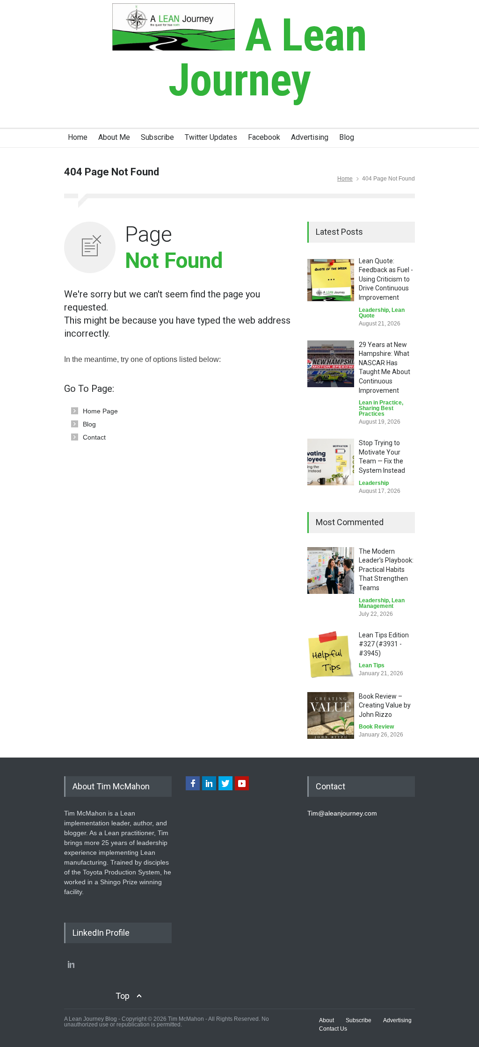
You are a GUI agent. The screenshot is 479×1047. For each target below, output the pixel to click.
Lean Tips (372, 665)
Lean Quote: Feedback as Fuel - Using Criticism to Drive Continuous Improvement (386, 279)
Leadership (374, 310)
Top (123, 996)
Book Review (376, 726)
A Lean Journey (267, 57)
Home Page (100, 411)
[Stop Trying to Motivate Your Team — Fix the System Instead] (330, 462)
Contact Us (333, 1028)
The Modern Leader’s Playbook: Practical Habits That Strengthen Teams (386, 570)
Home (77, 137)
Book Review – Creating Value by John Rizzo (385, 705)
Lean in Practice (380, 402)
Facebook (264, 137)
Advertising (309, 137)
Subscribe (157, 137)
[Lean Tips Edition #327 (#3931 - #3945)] (330, 654)
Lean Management (382, 603)
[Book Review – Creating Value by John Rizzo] (330, 715)
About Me (114, 137)
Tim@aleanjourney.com (342, 813)
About (326, 1020)
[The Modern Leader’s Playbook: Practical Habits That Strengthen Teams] (330, 570)
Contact (94, 437)
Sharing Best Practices (376, 411)
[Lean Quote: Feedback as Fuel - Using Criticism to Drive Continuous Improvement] (330, 280)
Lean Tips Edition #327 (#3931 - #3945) (384, 644)
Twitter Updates (211, 137)
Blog (346, 137)
